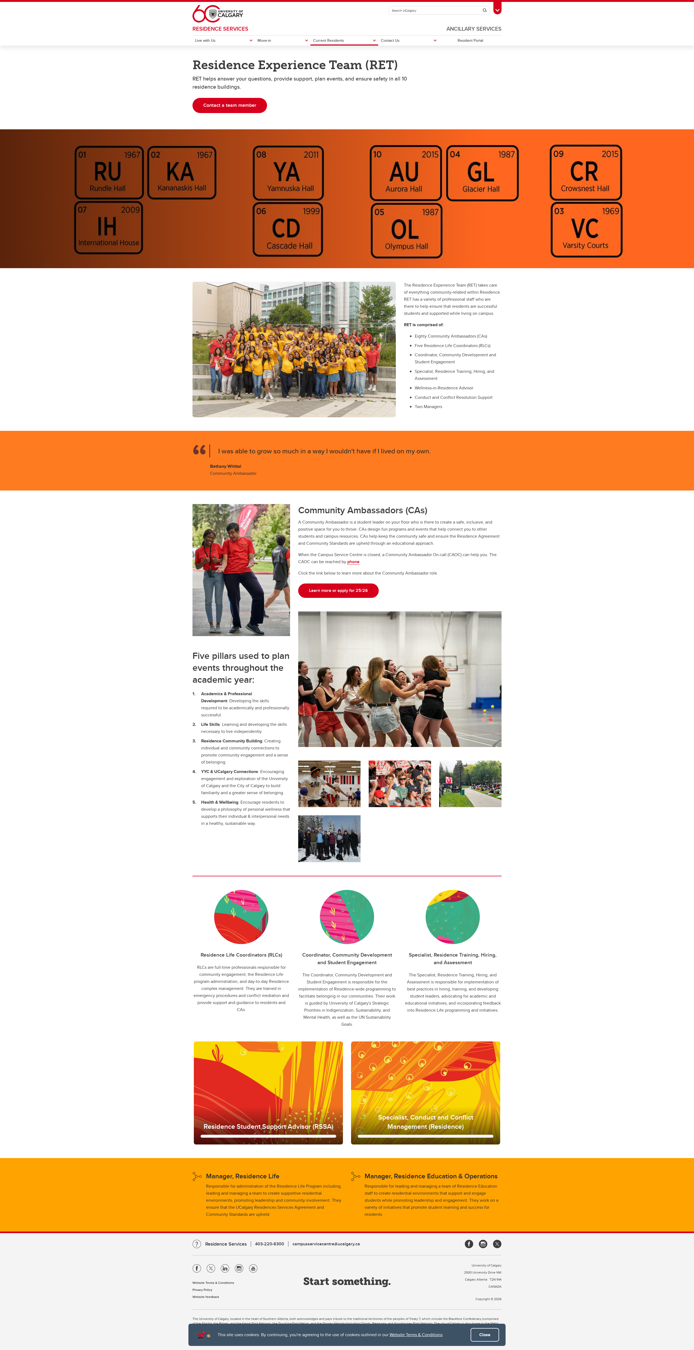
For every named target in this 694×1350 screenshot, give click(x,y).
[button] (268, 1092)
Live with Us (205, 40)
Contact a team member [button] (229, 105)
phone (353, 562)
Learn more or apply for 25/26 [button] (338, 590)
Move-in (264, 40)
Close (484, 1335)
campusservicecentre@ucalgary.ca (326, 1244)
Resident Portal (470, 40)
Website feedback (205, 1296)
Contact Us (390, 40)
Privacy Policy (202, 1289)
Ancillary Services (474, 29)
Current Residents (328, 40)
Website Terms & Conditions (416, 1335)
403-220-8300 (269, 1244)
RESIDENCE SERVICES (220, 29)
